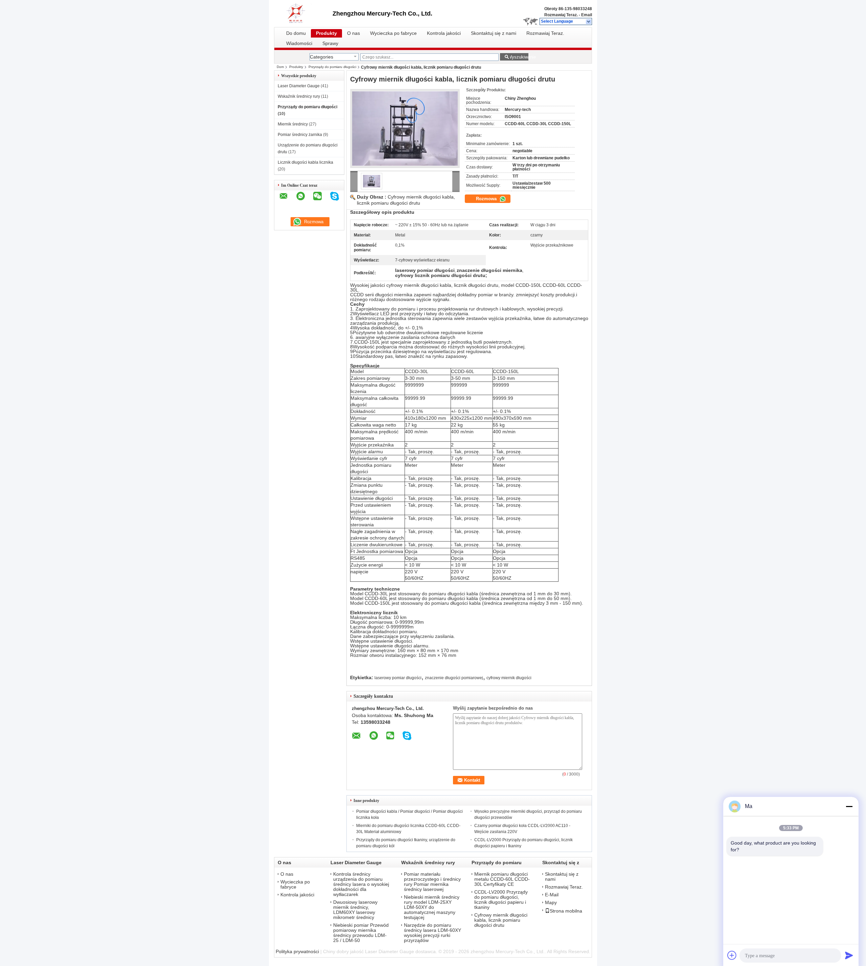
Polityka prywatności (297, 951)
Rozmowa (487, 198)
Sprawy (330, 43)
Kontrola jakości (444, 33)
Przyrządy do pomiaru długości (332, 67)
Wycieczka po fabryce (393, 33)
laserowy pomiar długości (397, 677)
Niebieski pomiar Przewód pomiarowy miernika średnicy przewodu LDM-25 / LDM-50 (361, 933)
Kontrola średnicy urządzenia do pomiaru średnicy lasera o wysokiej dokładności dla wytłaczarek (361, 884)
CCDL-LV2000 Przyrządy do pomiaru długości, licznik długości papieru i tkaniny (501, 900)
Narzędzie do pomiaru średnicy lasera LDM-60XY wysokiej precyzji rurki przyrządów (432, 933)
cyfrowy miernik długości (508, 677)
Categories (321, 57)
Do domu (296, 33)
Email (586, 15)
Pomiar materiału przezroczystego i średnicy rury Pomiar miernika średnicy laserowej (432, 882)
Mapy (551, 902)
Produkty (326, 33)
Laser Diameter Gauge (299, 86)
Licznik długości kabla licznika (305, 162)
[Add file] (732, 955)
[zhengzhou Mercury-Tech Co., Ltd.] (589, 22)
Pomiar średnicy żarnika (300, 134)
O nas (353, 33)
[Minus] (849, 806)
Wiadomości (299, 43)
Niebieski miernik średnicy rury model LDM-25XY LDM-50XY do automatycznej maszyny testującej (431, 907)
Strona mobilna (566, 911)
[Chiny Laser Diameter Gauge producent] (303, 13)
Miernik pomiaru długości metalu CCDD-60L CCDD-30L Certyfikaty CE (502, 879)
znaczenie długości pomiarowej (454, 677)
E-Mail (552, 894)
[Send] (849, 955)
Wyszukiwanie (518, 57)
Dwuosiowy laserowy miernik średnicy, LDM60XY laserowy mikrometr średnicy (355, 910)
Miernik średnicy (293, 124)
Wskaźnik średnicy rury (299, 96)
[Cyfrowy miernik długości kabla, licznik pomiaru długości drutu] (405, 128)
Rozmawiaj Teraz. (561, 15)
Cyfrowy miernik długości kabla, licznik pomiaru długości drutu (500, 920)
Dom (280, 67)
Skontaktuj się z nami (493, 33)
